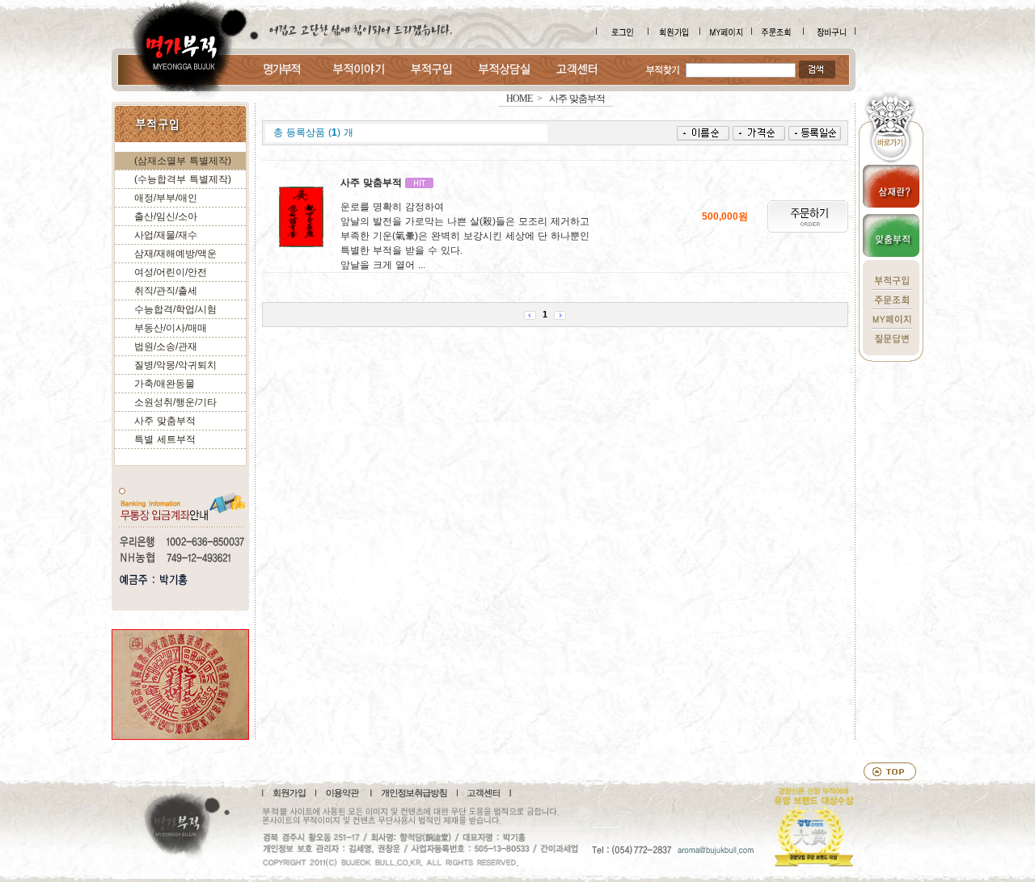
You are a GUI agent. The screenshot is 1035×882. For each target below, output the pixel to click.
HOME (519, 98)
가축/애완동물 (164, 383)
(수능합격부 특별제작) (182, 179)
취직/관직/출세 (165, 290)
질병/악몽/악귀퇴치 (175, 365)
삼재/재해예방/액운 (175, 253)
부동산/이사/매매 (170, 328)
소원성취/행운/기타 (175, 402)
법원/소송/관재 (165, 346)
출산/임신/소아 (165, 216)
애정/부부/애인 (165, 198)
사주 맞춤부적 (165, 420)
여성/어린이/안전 (170, 272)
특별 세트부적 (165, 439)
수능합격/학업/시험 (175, 309)
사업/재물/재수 (165, 235)
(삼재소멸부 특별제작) (182, 160)
